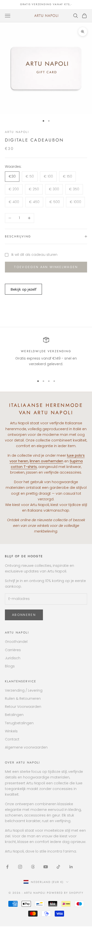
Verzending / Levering (23, 690)
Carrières (13, 649)
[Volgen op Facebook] (7, 866)
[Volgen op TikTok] (58, 866)
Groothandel (16, 641)
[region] (46, 355)
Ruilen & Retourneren (23, 698)
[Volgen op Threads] (32, 866)
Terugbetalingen (19, 723)
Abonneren (24, 614)
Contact (12, 739)
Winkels (11, 731)
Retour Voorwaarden (23, 706)
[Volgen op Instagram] (20, 866)
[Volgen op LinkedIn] (71, 866)
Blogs (10, 666)
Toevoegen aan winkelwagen (46, 267)
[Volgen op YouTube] (45, 866)
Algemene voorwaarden (26, 747)
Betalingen (14, 714)
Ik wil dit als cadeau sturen (34, 254)
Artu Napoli (17, 132)
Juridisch (12, 658)
